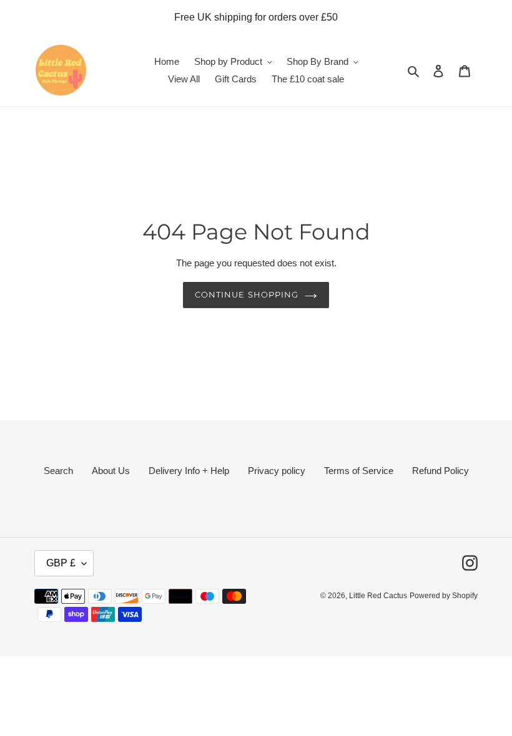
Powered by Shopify (444, 595)
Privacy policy (276, 470)
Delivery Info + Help (189, 470)
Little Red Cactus (378, 595)
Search (58, 470)
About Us (111, 470)
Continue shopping (246, 294)
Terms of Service (358, 470)
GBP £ (61, 563)
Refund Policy (440, 470)
